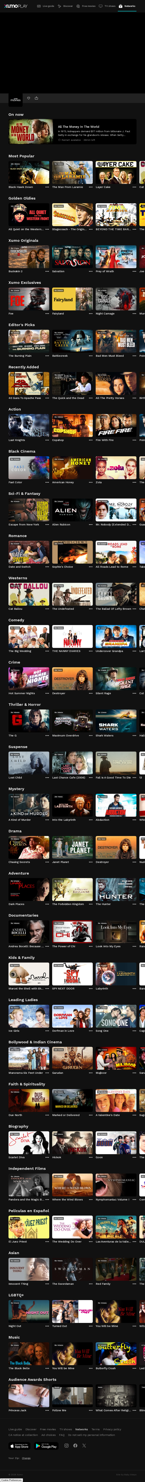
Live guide (48, 6)
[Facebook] (75, 1445)
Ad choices (48, 1435)
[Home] (15, 6)
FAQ (61, 1435)
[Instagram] (66, 1445)
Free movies (88, 6)
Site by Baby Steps (126, 1474)
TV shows (110, 6)
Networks (129, 6)
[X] (84, 1445)
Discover (68, 6)
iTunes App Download (19, 1446)
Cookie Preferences (11, 1480)
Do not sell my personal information (91, 1435)
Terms (95, 1429)
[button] (72, 131)
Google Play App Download (46, 1446)
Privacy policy (112, 1429)
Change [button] (26, 1458)
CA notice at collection (23, 1435)
